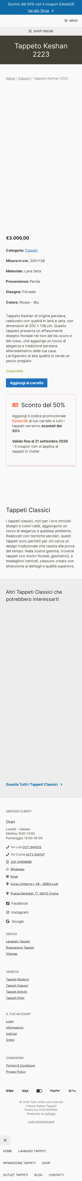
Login (10, 1021)
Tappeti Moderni (17, 979)
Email (14, 876)
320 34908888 (21, 862)
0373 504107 (35, 854)
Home (10, 78)
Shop (46, 1163)
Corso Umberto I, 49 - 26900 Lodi (34, 884)
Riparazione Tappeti (20, 947)
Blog (38, 1175)
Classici (24, 78)
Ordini (10, 1040)
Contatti (56, 1175)
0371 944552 (31, 847)
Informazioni (14, 1027)
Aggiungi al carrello (26, 383)
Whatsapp (17, 869)
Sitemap (12, 954)
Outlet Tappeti (15, 1175)
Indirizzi (11, 1034)
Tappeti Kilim (15, 998)
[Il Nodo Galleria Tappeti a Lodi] (20, 21)
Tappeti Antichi (16, 992)
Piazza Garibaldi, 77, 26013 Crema (34, 893)
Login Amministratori (41, 1121)
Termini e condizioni (20, 1065)
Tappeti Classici (17, 985)
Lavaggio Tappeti (18, 941)
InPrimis (50, 1113)
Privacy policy (16, 1072)
